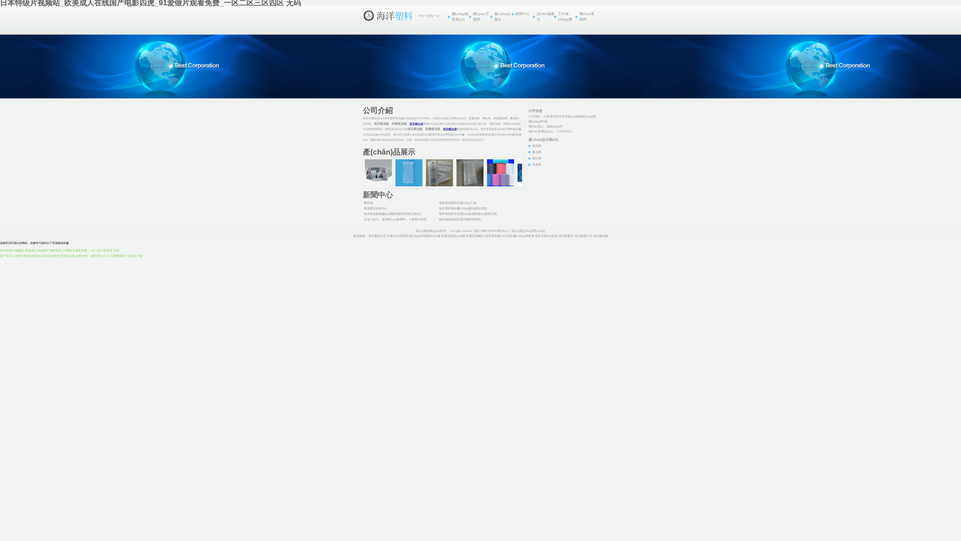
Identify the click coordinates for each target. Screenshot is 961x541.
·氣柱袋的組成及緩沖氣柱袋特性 (459, 219)
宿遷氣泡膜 (399, 123)
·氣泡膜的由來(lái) (375, 208)
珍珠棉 (536, 164)
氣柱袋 (536, 158)
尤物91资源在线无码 (27, 256)
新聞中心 (523, 14)
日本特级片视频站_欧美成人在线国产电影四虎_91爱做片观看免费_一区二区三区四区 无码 (59, 250)
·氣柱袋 (368, 203)
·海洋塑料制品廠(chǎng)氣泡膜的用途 (462, 208)
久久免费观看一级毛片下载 (125, 256)
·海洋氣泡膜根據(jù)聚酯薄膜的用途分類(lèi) (392, 214)
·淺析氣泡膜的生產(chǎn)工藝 (457, 203)
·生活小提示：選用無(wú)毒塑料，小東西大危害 (395, 219)
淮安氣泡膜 (381, 123)
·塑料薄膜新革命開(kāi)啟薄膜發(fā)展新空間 (467, 214)
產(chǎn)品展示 (389, 152)
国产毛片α (7, 256)
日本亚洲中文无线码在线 (58, 256)
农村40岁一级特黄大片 (91, 256)
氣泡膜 (536, 152)
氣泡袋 (536, 146)
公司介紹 (378, 110)
